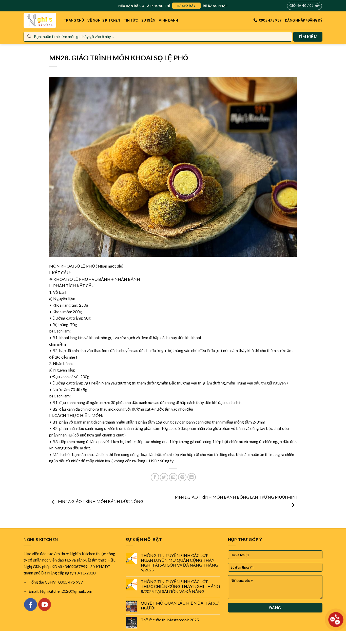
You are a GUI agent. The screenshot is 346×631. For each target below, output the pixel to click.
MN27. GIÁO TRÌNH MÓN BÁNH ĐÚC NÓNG (100, 501)
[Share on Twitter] (164, 477)
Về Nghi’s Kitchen (103, 20)
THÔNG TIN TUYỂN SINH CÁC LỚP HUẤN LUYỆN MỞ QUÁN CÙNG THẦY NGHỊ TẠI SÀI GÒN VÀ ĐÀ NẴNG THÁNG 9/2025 (179, 562)
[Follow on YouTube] (44, 604)
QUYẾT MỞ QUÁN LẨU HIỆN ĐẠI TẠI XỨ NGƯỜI (180, 605)
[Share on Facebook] (155, 477)
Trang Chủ (74, 20)
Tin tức (131, 20)
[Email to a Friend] (173, 477)
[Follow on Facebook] (30, 604)
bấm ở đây (186, 6)
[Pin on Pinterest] (182, 477)
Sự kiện (148, 20)
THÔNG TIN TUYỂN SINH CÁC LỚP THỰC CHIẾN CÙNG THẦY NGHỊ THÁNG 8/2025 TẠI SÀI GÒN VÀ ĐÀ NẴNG (180, 586)
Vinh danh (168, 20)
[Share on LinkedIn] (191, 477)
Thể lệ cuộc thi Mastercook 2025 (170, 619)
